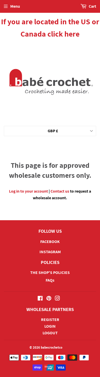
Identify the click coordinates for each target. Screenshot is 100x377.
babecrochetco (51, 347)
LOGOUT (50, 333)
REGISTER (50, 319)
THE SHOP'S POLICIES (50, 272)
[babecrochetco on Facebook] (40, 299)
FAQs (50, 280)
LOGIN (50, 326)
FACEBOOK (50, 241)
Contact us (60, 191)
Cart (92, 6)
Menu (15, 6)
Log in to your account (28, 191)
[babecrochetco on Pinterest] (49, 299)
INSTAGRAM (50, 251)
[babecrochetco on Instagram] (57, 299)
